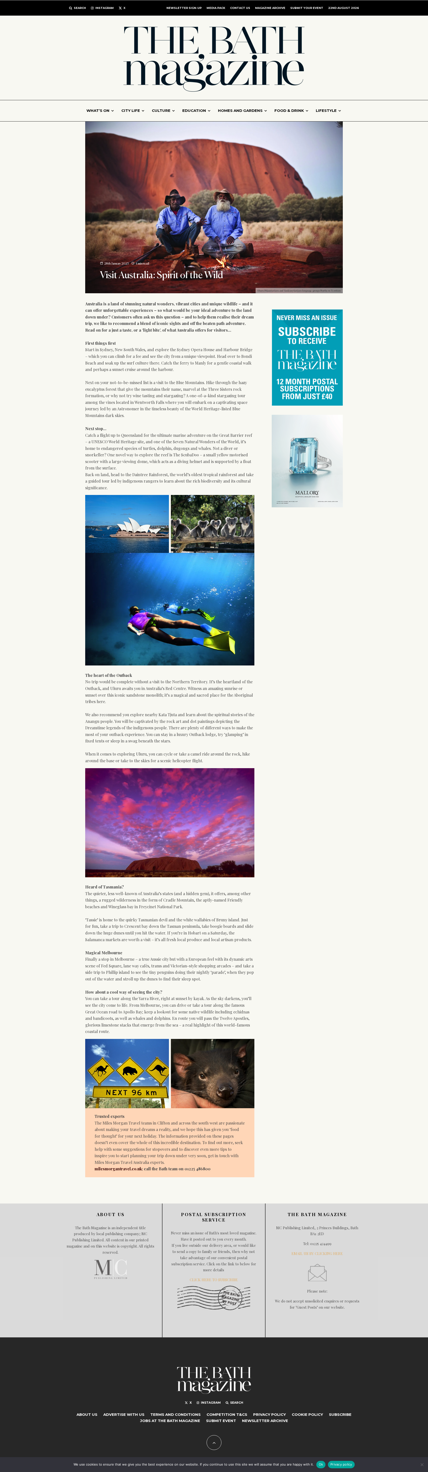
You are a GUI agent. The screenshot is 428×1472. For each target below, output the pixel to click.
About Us (87, 1414)
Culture (161, 110)
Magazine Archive (270, 8)
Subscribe (340, 1414)
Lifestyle (326, 110)
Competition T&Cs (227, 1414)
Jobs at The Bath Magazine (170, 1420)
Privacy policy (341, 1464)
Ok (321, 1464)
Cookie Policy (307, 1414)
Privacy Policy (269, 1414)
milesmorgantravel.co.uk (118, 1168)
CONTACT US (240, 8)
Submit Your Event (306, 8)
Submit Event (221, 1420)
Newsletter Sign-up (184, 8)
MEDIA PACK (216, 8)
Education (194, 110)
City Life (130, 110)
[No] (421, 1464)
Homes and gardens (240, 110)
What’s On (97, 110)
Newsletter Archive (265, 1420)
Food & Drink (289, 110)
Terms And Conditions (175, 1414)
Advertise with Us (123, 1414)
